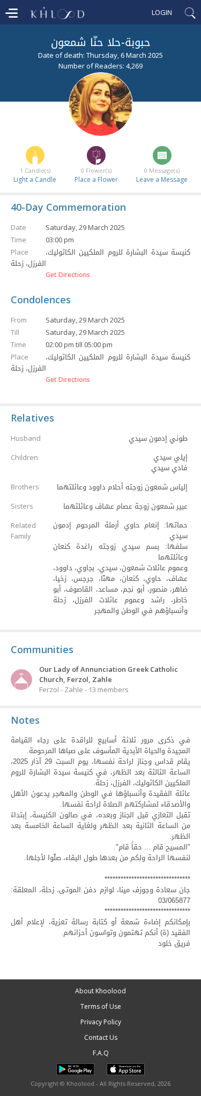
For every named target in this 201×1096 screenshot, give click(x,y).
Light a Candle (34, 179)
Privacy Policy (100, 1021)
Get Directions (68, 275)
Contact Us (100, 1037)
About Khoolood (100, 990)
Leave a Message (162, 179)
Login (162, 12)
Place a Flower (96, 179)
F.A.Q (101, 1052)
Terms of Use (100, 1006)
